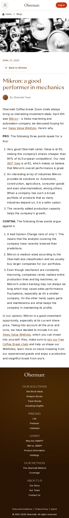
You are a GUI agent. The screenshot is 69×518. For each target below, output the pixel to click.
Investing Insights (34, 405)
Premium (34, 423)
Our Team (34, 490)
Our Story (35, 485)
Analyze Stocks (34, 396)
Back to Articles (18, 67)
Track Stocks (34, 401)
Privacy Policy (41, 509)
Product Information (34, 450)
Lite (34, 418)
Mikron (13, 118)
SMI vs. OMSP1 (34, 445)
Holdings (34, 455)
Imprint (54, 509)
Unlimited (34, 428)
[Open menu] (5, 5)
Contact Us (34, 495)
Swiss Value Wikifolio (22, 128)
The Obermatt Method (34, 468)
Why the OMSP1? (34, 440)
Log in (61, 5)
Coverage (34, 472)
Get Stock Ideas (34, 391)
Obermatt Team (22, 97)
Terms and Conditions (22, 509)
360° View (14, 163)
